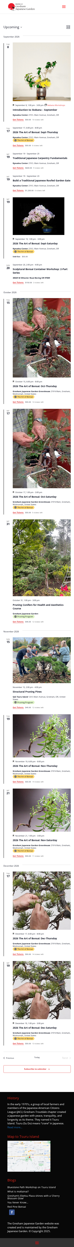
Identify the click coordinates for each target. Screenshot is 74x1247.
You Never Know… (17, 1202)
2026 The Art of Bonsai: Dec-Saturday (35, 1027)
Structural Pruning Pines (27, 691)
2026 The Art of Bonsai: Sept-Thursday (35, 132)
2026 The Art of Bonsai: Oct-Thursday (35, 386)
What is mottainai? (18, 1191)
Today (37, 1057)
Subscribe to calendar (35, 1068)
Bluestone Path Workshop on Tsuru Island (31, 1187)
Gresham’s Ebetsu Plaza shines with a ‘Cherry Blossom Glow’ (33, 1197)
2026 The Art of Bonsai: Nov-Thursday (35, 766)
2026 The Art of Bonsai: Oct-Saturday (34, 496)
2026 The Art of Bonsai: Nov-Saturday (35, 840)
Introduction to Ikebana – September (35, 109)
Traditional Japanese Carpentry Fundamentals (40, 158)
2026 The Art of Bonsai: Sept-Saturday (35, 243)
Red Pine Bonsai (16, 1206)
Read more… (14, 1127)
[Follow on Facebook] (12, 1212)
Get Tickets (18, 119)
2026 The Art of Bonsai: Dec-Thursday (35, 938)
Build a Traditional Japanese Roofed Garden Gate (41, 180)
